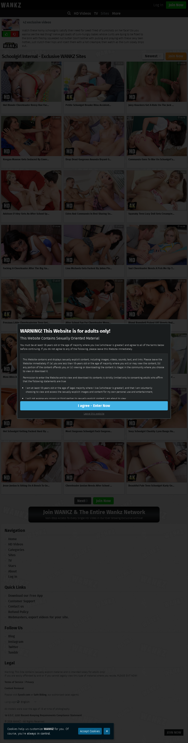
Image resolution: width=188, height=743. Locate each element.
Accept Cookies (90, 731)
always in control (38, 733)
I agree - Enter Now (94, 405)
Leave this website (94, 413)
